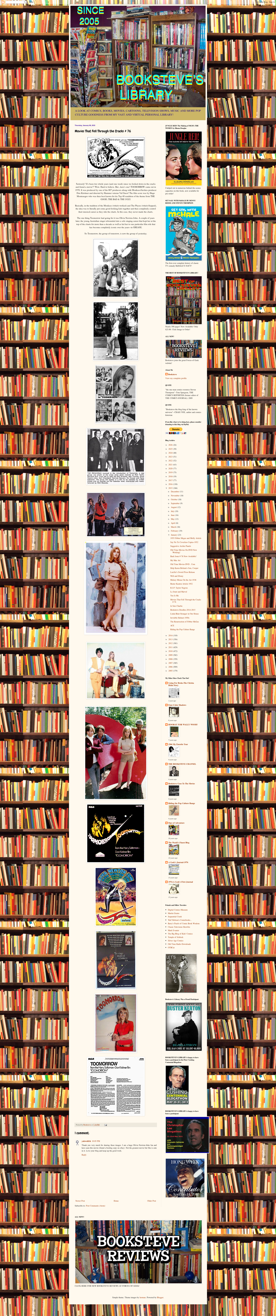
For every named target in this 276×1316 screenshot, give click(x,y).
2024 (170, 452)
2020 (170, 468)
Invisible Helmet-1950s (179, 617)
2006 (170, 666)
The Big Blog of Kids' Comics (180, 933)
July (173, 511)
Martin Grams (173, 913)
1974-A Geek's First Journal (180, 881)
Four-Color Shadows (177, 704)
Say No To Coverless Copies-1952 (184, 542)
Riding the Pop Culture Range (182, 629)
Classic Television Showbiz (179, 927)
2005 (170, 670)
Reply (84, 1154)
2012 (170, 643)
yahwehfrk (86, 1141)
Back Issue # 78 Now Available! (183, 556)
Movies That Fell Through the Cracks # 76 (185, 600)
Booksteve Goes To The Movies (181, 783)
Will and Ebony (176, 576)
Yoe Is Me (174, 595)
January (174, 534)
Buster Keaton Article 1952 (181, 583)
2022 (170, 460)
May (173, 519)
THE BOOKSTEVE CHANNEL (182, 763)
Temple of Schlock (175, 937)
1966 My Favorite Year (178, 744)
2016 (170, 484)
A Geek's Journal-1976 (178, 862)
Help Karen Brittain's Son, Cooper (184, 568)
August (174, 507)
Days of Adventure (176, 822)
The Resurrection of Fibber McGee (184, 621)
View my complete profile (176, 378)
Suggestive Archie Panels (180, 546)
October (174, 499)
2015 (170, 488)
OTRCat (171, 947)
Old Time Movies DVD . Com (182, 564)
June (173, 515)
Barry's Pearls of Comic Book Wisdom (184, 923)
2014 (170, 635)
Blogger (160, 1297)
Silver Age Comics (175, 940)
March (174, 527)
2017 (170, 480)
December (175, 491)
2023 (170, 456)
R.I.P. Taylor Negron (179, 587)
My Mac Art (175, 560)
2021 (170, 464)
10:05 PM (96, 1141)
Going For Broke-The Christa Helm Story (181, 684)
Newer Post (80, 1200)
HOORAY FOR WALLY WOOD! (183, 724)
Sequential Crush (175, 916)
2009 (170, 655)
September (175, 503)
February (175, 530)
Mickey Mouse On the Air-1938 (183, 579)
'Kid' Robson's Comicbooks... (180, 920)
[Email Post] (105, 1125)
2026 (170, 444)
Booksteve (172, 374)
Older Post (151, 1200)
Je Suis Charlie (176, 606)
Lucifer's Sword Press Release (182, 572)
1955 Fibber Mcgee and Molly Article (185, 538)
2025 (170, 448)
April (173, 523)
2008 (170, 659)
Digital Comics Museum (178, 909)
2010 (170, 651)
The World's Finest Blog (178, 842)
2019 (170, 472)
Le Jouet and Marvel (178, 591)
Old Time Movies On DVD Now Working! (183, 551)
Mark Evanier (173, 930)
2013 (170, 639)
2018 (170, 476)
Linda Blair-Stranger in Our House (184, 613)
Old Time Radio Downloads (179, 944)
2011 (170, 647)
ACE (172, 625)
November (175, 495)
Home (116, 1200)
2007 (170, 663)
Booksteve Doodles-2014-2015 (182, 609)
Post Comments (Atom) (95, 1205)
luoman (143, 1297)
